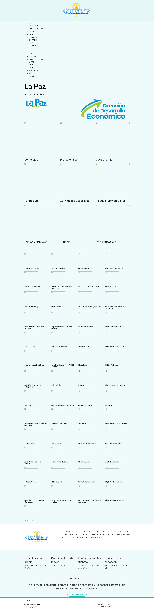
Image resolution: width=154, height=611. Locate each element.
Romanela (108, 405)
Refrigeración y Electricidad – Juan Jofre (61, 287)
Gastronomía (104, 160)
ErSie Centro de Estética (59, 423)
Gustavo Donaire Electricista (34, 365)
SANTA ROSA (33, 40)
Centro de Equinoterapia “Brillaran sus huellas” (89, 501)
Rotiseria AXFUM (30, 482)
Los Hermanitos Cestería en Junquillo (34, 327)
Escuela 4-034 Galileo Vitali (114, 347)
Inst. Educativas (106, 242)
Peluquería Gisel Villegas (59, 462)
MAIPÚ (31, 43)
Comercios (31, 160)
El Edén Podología (111, 365)
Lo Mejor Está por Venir (59, 268)
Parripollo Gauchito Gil (113, 327)
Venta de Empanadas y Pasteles (89, 307)
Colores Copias (110, 286)
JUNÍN (31, 34)
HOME (31, 23)
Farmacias (31, 201)
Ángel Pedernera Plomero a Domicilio (33, 463)
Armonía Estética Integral (114, 268)
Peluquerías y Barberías (111, 201)
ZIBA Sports (28, 520)
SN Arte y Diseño (84, 268)
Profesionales (69, 160)
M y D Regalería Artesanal (114, 482)
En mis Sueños (56, 443)
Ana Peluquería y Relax (113, 462)
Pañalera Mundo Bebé (32, 286)
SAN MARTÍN (33, 26)
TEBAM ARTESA (84, 347)
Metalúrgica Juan (84, 462)
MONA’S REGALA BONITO (87, 443)
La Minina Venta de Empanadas (116, 423)
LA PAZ (31, 31)
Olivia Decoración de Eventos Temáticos (115, 307)
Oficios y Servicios (36, 242)
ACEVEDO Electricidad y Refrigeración (32, 386)
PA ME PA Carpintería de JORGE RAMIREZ (62, 366)
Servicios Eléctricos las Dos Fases (63, 405)
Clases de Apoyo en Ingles (114, 500)
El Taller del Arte (57, 482)
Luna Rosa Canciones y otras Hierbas (61, 501)
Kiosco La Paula (30, 347)
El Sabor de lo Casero (85, 327)
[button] (77, 50)
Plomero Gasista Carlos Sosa (115, 385)
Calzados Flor (56, 307)
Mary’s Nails (82, 365)
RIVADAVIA (33, 37)
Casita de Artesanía (85, 405)
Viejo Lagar (82, 423)
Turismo (65, 242)
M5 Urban (27, 405)
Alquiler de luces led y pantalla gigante (61, 327)
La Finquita (82, 385)
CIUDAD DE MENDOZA (36, 29)
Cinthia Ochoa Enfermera (86, 482)
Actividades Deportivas (75, 201)
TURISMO (32, 46)
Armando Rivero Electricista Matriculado (34, 501)
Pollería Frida (56, 385)
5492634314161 (35, 604)
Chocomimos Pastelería (113, 443)
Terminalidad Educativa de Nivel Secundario (35, 424)
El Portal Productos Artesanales (89, 286)
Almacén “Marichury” (31, 307)
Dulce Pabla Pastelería (59, 347)
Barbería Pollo (29, 443)
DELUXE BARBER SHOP (32, 268)
